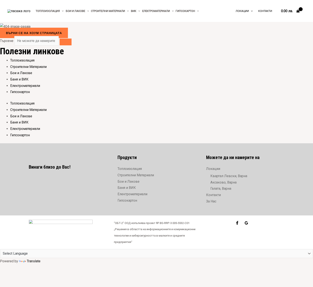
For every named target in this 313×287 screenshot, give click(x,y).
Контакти (213, 195)
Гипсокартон (20, 92)
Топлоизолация (22, 60)
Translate (33, 261)
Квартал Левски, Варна (228, 176)
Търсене (6, 41)
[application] (62, 11)
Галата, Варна (220, 189)
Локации (213, 169)
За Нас (211, 201)
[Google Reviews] (246, 223)
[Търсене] (66, 42)
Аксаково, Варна (223, 182)
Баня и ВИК (19, 79)
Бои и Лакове (21, 73)
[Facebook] (237, 223)
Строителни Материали (28, 67)
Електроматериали (25, 86)
